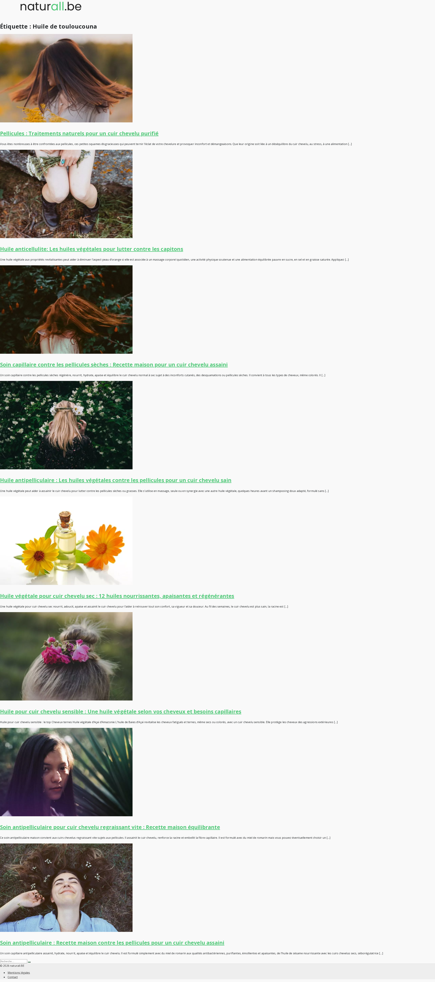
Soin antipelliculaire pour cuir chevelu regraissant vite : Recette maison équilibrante (110, 827)
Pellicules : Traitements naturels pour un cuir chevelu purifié (79, 133)
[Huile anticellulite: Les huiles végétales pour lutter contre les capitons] (66, 237)
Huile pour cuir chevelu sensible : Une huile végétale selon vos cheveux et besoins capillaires (120, 711)
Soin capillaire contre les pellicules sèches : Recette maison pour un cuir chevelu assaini (114, 364)
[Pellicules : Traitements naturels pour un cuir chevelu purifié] (66, 121)
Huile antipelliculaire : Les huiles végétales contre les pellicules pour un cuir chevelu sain (115, 480)
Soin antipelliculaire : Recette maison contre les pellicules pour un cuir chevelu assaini (112, 942)
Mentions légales (19, 973)
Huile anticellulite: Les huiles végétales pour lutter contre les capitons (91, 248)
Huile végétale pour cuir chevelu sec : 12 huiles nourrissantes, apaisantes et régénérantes (117, 595)
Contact (13, 977)
